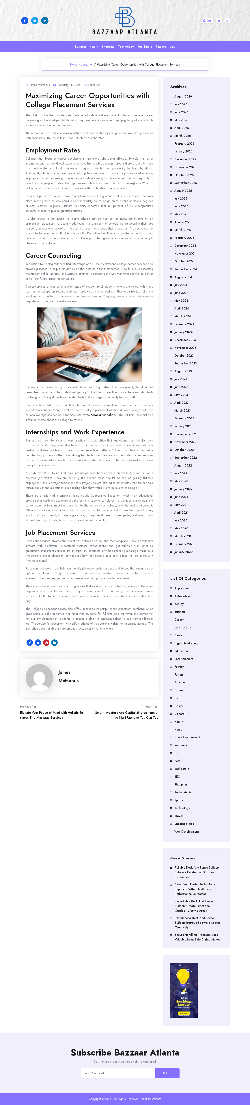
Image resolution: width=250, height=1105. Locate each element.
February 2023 (184, 418)
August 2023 (183, 371)
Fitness (178, 690)
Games (178, 706)
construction (182, 627)
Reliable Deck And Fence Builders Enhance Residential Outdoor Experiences (197, 872)
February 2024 (184, 324)
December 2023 (185, 340)
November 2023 (185, 348)
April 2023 (181, 403)
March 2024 (182, 316)
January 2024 (183, 332)
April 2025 (181, 222)
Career (179, 620)
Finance (161, 47)
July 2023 (180, 379)
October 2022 (184, 450)
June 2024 (181, 293)
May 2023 (181, 395)
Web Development (186, 831)
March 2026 (182, 136)
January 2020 (183, 552)
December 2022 (185, 434)
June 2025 (181, 206)
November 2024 (185, 253)
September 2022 (185, 458)
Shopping (108, 47)
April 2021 (181, 513)
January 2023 (183, 426)
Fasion (178, 674)
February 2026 (184, 144)
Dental (178, 635)
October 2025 (184, 175)
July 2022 (180, 473)
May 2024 (181, 301)
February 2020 (184, 544)
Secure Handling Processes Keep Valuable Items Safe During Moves (197, 937)
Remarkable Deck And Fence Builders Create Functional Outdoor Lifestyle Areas (194, 906)
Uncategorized (184, 824)
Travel (178, 816)
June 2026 (181, 112)
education (87, 64)
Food (177, 698)
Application (182, 588)
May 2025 (181, 214)
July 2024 (180, 285)
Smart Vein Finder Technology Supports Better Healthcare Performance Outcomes (195, 889)
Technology (126, 47)
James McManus (69, 676)
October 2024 (184, 261)
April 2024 (181, 308)
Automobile (182, 596)
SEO (177, 777)
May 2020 (181, 528)
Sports (178, 800)
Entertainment (183, 659)
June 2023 (181, 387)
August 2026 (183, 96)
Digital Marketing (186, 643)
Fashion (179, 667)
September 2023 (185, 363)
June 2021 (181, 497)
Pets (177, 761)
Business (80, 47)
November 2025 (185, 167)
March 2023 (182, 410)
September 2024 (185, 269)
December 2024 (185, 246)
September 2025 (185, 183)
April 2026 (181, 128)
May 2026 (181, 120)
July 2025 (180, 198)
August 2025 (183, 191)
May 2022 (181, 481)
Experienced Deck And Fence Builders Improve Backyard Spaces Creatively (197, 923)
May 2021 (181, 505)
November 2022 (185, 442)
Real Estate (144, 47)
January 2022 (183, 489)
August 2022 (183, 465)
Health (93, 47)
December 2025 (185, 159)
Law (172, 47)
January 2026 (183, 151)
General (179, 714)
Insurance (180, 745)
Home (74, 64)
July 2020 (180, 520)
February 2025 (184, 238)
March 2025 (182, 230)
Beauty (179, 604)
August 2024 (183, 277)
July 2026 (180, 104)
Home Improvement (187, 737)
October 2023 (184, 355)
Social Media (183, 792)
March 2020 (182, 536)
